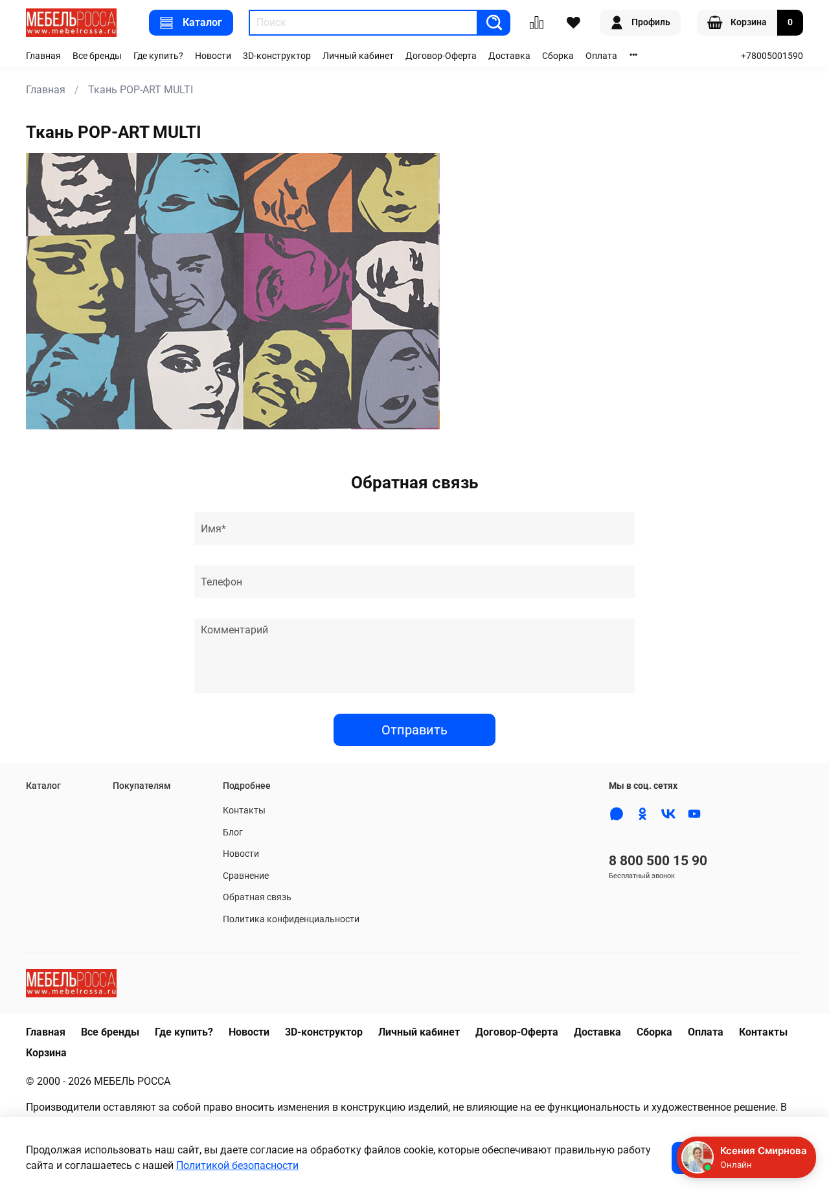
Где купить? (158, 56)
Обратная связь (257, 897)
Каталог (202, 22)
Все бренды (97, 56)
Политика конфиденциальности (291, 919)
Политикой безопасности (237, 1165)
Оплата (601, 56)
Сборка (558, 56)
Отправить (414, 730)
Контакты (244, 810)
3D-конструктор (277, 56)
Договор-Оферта (441, 56)
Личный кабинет (358, 56)
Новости (213, 56)
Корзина (46, 1053)
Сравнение (246, 875)
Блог (233, 832)
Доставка (509, 56)
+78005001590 (772, 56)
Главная (43, 56)
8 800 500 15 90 (658, 860)
